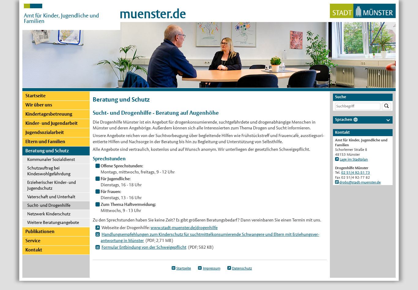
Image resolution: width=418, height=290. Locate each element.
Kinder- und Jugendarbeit (51, 123)
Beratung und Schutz (47, 150)
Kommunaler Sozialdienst (51, 159)
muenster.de (153, 14)
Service (32, 240)
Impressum (211, 268)
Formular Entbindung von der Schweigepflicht (144, 247)
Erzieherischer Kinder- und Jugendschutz (51, 185)
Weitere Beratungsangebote (53, 222)
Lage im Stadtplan (354, 159)
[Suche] (386, 106)
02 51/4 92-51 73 (355, 172)
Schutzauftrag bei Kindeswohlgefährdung (48, 170)
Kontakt (33, 249)
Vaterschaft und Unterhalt (51, 196)
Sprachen (343, 119)
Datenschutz (242, 268)
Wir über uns (38, 104)
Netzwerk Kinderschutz (48, 213)
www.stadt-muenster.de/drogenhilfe (184, 227)
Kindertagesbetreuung (48, 114)
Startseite (35, 95)
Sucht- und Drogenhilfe (48, 205)
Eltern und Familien (45, 141)
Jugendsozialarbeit (44, 132)
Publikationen (39, 231)
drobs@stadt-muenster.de (360, 182)
